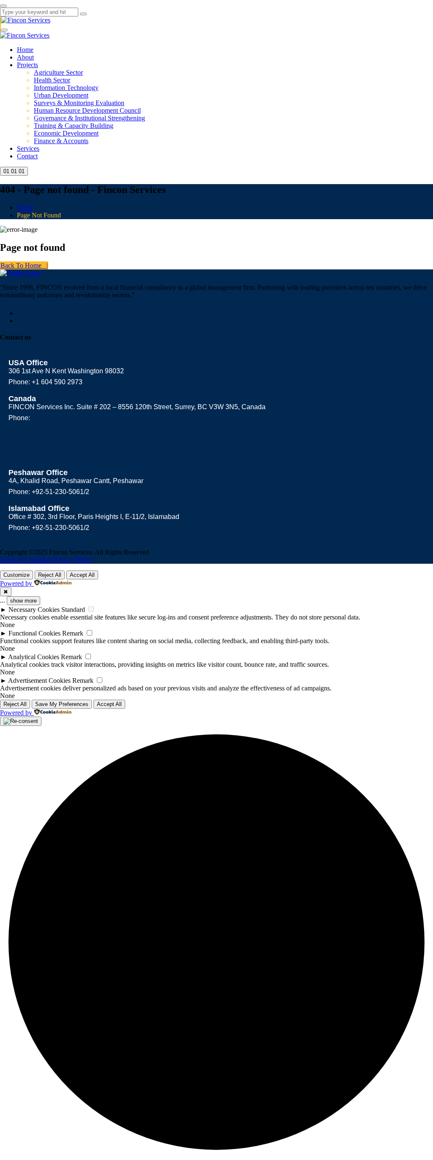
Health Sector (52, 80)
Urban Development (61, 95)
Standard (73, 609)
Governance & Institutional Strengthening (89, 118)
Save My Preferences (61, 704)
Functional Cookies (34, 633)
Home (25, 49)
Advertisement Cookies (39, 680)
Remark (72, 633)
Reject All (49, 575)
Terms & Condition (26, 559)
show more (23, 601)
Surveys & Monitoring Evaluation (79, 102)
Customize (16, 575)
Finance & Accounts (61, 140)
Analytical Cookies (33, 656)
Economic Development (66, 133)
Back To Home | (24, 265)
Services (28, 148)
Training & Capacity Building (73, 125)
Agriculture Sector (58, 72)
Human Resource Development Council (87, 110)
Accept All (82, 575)
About (25, 57)
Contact (27, 156)
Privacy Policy (72, 559)
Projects (27, 64)
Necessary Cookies (34, 609)
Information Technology (66, 87)
